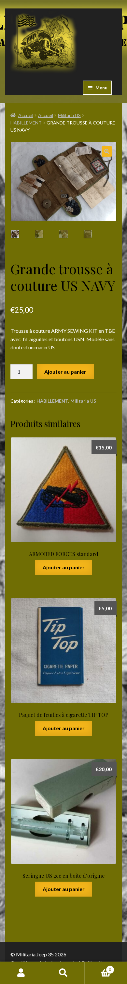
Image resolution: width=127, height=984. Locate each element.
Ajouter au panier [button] (64, 567)
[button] (107, 151)
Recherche (63, 973)
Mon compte (21, 973)
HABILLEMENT (26, 122)
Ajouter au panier (65, 372)
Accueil (25, 115)
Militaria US (69, 115)
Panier (98, 967)
